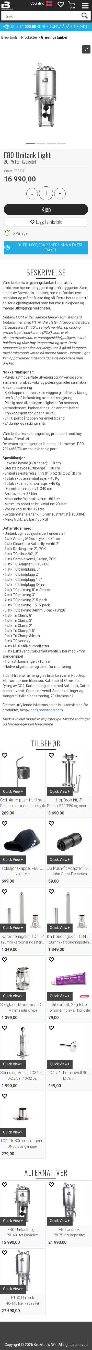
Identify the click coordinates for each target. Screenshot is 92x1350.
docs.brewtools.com (46, 710)
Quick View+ (13, 791)
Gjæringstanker (54, 37)
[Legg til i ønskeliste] (4, 755)
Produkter (29, 37)
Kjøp (46, 209)
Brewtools (9, 37)
